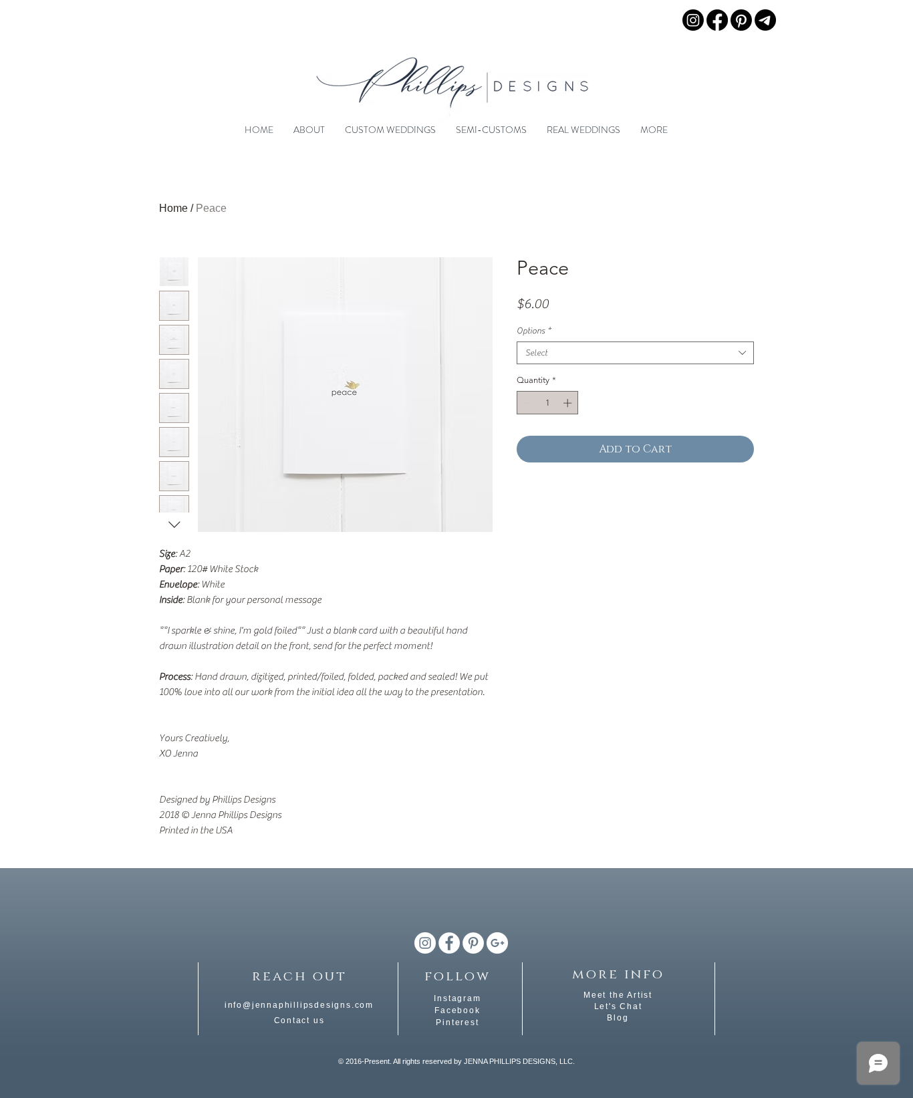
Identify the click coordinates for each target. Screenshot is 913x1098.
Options (534, 330)
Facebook (457, 1010)
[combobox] (635, 352)
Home (173, 208)
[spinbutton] (548, 403)
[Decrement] (527, 403)
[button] (309, 129)
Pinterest (457, 1022)
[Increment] (569, 403)
